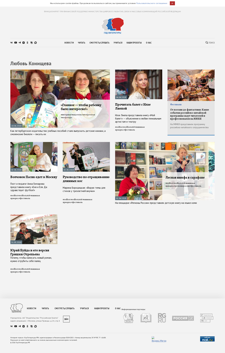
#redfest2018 (129, 127)
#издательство (78, 114)
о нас (149, 42)
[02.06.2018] (33, 143)
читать (81, 42)
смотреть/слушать (99, 42)
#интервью (66, 114)
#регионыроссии (182, 186)
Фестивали (176, 104)
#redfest (119, 127)
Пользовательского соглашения (151, 3)
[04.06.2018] (138, 70)
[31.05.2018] (33, 215)
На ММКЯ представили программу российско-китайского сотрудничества (189, 126)
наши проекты (134, 42)
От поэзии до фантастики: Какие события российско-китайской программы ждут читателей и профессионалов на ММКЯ (189, 114)
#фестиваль (129, 129)
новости (69, 42)
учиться (118, 42)
